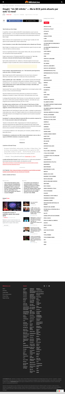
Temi (45, 232)
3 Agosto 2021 (16, 14)
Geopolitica (47, 124)
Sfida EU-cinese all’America (51, 220)
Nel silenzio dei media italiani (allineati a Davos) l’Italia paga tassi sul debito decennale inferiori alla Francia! (35, 230)
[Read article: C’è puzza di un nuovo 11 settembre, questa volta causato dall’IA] (12, 206)
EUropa (45, 97)
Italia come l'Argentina (50, 150)
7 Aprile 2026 (33, 204)
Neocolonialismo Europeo (50, 181)
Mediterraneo (47, 166)
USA (45, 239)
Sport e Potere (47, 225)
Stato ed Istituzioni (49, 230)
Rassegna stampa (48, 200)
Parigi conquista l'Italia (50, 188)
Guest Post (46, 136)
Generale (22, 14)
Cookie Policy (5, 292)
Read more (7, 225)
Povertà (46, 193)
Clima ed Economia (48, 41)
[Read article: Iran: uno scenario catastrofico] (26, 204)
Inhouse (46, 143)
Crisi (45, 56)
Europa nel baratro (49, 99)
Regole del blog (6, 298)
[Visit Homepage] (32, 2)
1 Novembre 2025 (34, 233)
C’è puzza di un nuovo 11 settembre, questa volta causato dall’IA (11, 214)
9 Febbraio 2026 (34, 215)
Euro (45, 92)
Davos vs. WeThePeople (49, 68)
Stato (45, 227)
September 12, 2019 (30, 156)
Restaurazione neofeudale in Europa (51, 203)
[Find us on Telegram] (44, 286)
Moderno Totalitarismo (50, 176)
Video (45, 242)
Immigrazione (47, 138)
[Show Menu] (3, 2)
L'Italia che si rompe (49, 153)
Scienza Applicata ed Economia (51, 215)
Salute (45, 213)
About (4, 288)
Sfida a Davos (47, 218)
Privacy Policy (5, 296)
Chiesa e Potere (48, 36)
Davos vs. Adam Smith (49, 65)
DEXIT (45, 75)
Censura (46, 33)
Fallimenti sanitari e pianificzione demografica (52, 109)
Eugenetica (47, 89)
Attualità (46, 31)
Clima (45, 38)
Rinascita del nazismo (49, 206)
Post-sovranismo (48, 190)
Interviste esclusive (49, 146)
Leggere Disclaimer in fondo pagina (31, 14)
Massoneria (47, 164)
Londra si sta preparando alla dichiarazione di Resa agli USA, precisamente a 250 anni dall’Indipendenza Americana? (35, 239)
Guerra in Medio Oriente (50, 134)
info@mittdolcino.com (14, 381)
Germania (46, 126)
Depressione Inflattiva (49, 70)
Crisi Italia (46, 61)
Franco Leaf (9, 14)
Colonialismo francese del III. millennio (51, 48)
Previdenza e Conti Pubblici (51, 195)
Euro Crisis (46, 94)
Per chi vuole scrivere (7, 294)
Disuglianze (47, 77)
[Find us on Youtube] (49, 286)
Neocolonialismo (48, 178)
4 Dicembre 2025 (34, 225)
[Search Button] (61, 2)
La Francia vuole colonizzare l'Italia (51, 156)
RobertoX (6, 217)
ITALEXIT (46, 148)
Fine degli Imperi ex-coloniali (51, 112)
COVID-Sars (46, 53)
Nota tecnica (47, 186)
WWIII (45, 244)
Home (4, 5)
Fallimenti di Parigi (48, 101)
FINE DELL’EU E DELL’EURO (50, 119)
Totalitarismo (47, 234)
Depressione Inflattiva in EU (51, 73)
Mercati (46, 171)
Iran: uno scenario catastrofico (34, 203)
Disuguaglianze (48, 80)
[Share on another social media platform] (40, 21)
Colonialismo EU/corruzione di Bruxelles (52, 44)
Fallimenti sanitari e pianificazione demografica (53, 105)
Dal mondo (46, 63)
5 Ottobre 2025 (34, 242)
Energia (46, 82)
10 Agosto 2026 (12, 217)
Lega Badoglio (47, 159)
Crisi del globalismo (49, 58)
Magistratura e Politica (50, 162)
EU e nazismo (47, 87)
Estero (45, 85)
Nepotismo (46, 183)
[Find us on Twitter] (46, 286)
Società (46, 222)
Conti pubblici (47, 51)
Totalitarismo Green (49, 237)
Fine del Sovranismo (49, 114)
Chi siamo (5, 290)
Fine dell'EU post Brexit (50, 117)
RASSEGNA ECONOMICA (49, 198)
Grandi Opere (47, 131)
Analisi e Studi (47, 26)
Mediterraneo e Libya (49, 169)
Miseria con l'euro (48, 174)
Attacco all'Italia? (49, 29)
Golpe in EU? (47, 129)
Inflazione (46, 141)
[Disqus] (22, 263)
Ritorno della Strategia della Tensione (52, 210)
